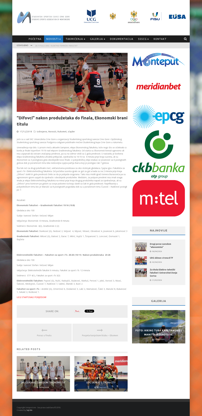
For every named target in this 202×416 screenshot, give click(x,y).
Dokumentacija (121, 39)
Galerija (96, 39)
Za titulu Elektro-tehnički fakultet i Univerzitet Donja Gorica (163, 272)
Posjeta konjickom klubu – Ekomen (100, 335)
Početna (35, 39)
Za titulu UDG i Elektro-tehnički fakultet (56, 46)
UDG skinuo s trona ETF (101, 382)
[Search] (185, 39)
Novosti (52, 39)
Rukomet (62, 131)
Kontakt (160, 39)
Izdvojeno (42, 131)
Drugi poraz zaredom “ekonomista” (43, 382)
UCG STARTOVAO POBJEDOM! (31, 297)
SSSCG (142, 39)
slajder (71, 131)
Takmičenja (74, 39)
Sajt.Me (29, 410)
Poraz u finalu (44, 335)
